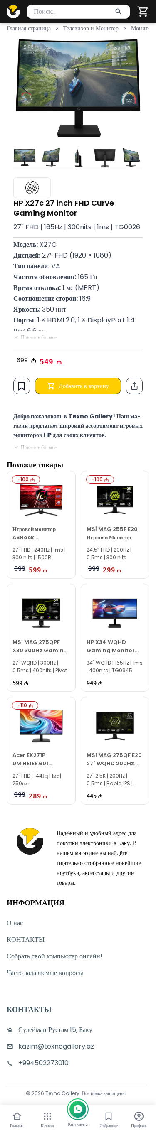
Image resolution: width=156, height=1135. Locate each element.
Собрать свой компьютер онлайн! (54, 956)
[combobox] (78, 12)
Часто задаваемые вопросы (45, 973)
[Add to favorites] (22, 386)
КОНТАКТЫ (26, 939)
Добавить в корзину (84, 386)
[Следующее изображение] (131, 88)
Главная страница (29, 28)
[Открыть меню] (47, 1116)
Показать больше (39, 337)
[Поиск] (118, 11)
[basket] (143, 11)
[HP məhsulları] (32, 187)
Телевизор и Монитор (91, 28)
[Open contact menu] (77, 1109)
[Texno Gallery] (13, 11)
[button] (143, 11)
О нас (15, 923)
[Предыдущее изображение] (25, 88)
